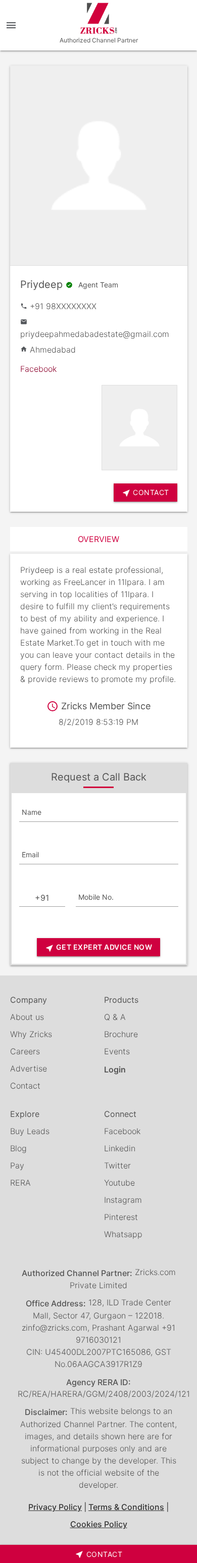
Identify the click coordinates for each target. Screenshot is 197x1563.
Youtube (119, 1183)
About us (27, 1017)
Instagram (123, 1200)
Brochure (121, 1034)
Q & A (115, 1017)
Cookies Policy (98, 1524)
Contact (25, 1086)
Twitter (117, 1165)
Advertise (28, 1068)
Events (117, 1051)
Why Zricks (31, 1034)
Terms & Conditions (126, 1507)
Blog (18, 1148)
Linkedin (119, 1148)
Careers (25, 1051)
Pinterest (121, 1217)
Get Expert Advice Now (98, 947)
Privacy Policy (55, 1507)
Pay (17, 1165)
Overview (98, 539)
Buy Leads (30, 1131)
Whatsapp (123, 1234)
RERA (20, 1183)
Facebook (38, 369)
